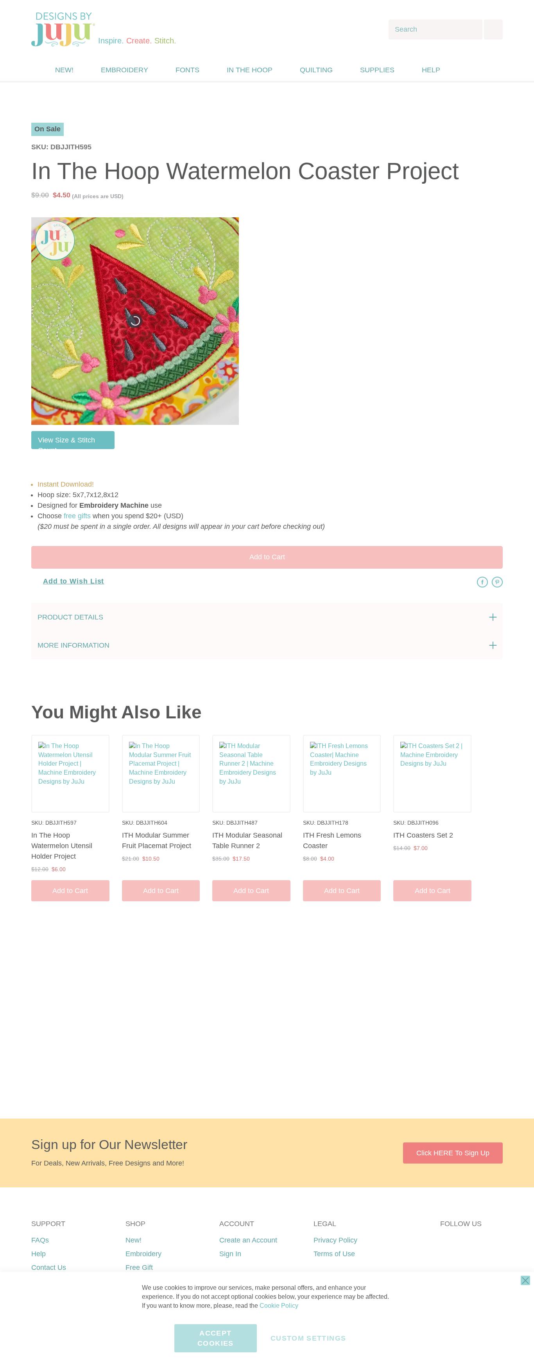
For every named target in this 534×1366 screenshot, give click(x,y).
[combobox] (435, 29)
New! (133, 1240)
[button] (479, 70)
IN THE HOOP (249, 70)
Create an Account (248, 1240)
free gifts (77, 516)
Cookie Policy (279, 1305)
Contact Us (48, 1267)
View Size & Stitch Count (66, 442)
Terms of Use (334, 1254)
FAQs (40, 1240)
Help (38, 1254)
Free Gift (139, 1267)
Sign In (230, 1254)
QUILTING (316, 70)
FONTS (187, 70)
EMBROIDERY (124, 70)
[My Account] (463, 70)
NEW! (64, 70)
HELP (431, 70)
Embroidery (143, 1254)
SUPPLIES (377, 70)
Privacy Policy (335, 1240)
